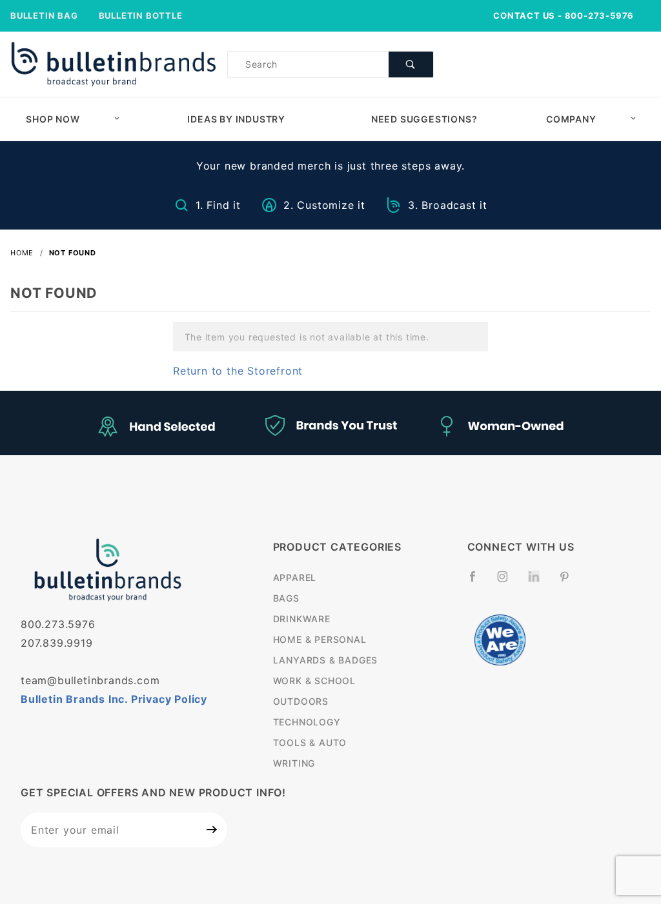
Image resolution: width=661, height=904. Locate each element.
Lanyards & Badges (325, 659)
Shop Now (52, 118)
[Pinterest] (569, 581)
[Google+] (539, 583)
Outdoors (301, 701)
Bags (286, 598)
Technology (307, 721)
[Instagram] (508, 581)
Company (571, 118)
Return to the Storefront (238, 370)
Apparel (295, 577)
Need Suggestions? (424, 118)
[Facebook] (478, 581)
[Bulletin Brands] (113, 62)
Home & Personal (320, 639)
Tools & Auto (310, 742)
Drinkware (301, 618)
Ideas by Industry (236, 118)
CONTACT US (524, 15)
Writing (294, 763)
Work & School (314, 680)
